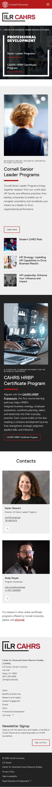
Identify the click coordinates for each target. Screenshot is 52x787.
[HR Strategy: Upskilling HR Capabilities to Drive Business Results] (26, 262)
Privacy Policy (8, 771)
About (4, 690)
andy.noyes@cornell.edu (15, 587)
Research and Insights (11, 697)
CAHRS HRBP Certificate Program (22, 437)
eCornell (19, 619)
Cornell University (17, 758)
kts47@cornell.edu (13, 517)
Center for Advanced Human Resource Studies (26, 30)
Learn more (12, 229)
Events (5, 704)
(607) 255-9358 (9, 676)
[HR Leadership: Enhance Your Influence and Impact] (26, 280)
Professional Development (13, 711)
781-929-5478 (11, 520)
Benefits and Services (11, 694)
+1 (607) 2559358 (13, 590)
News (4, 708)
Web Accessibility (9, 776)
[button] (21, 528)
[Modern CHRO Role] (23, 244)
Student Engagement (11, 701)
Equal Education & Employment (15, 781)
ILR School (6, 762)
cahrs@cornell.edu (10, 679)
